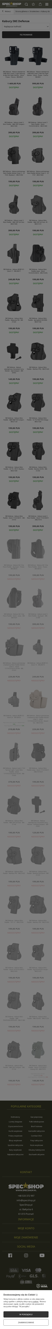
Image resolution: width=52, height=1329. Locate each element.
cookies (35, 1302)
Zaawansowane (26, 1322)
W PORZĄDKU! (26, 1314)
